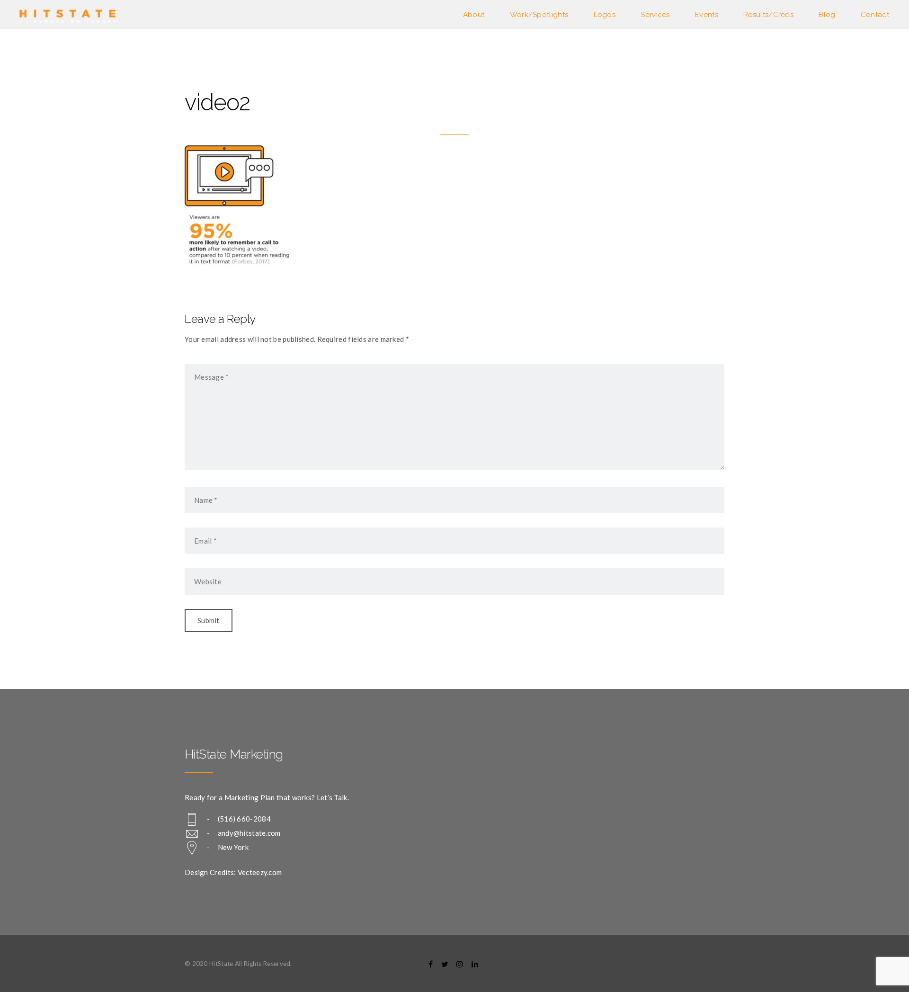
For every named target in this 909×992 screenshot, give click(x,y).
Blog (827, 14)
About (474, 14)
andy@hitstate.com (249, 833)
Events (706, 14)
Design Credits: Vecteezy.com (233, 872)
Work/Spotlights (539, 14)
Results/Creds (768, 14)
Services (655, 14)
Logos (605, 14)
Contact (875, 14)
